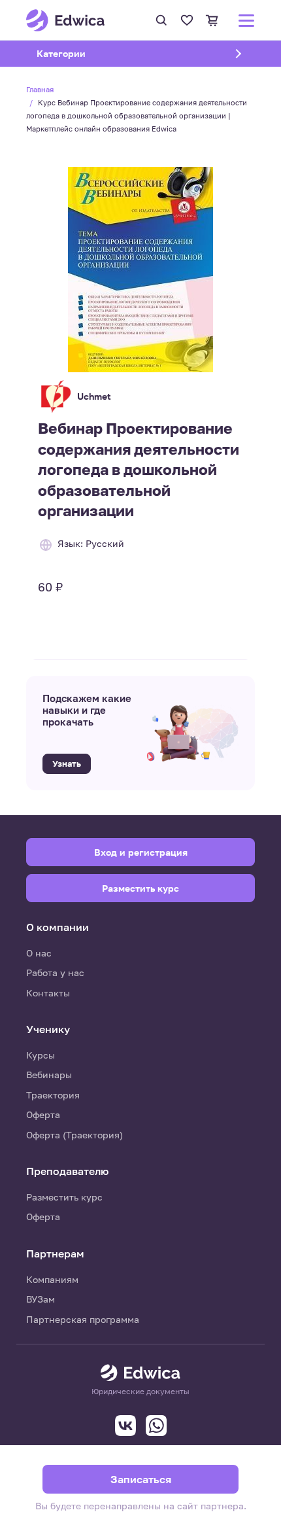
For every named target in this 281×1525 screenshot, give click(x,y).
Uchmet (94, 396)
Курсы (40, 1055)
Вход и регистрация (141, 852)
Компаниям (52, 1279)
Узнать (66, 763)
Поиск (161, 20)
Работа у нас (55, 972)
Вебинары (49, 1074)
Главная (40, 89)
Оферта (43, 1114)
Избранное (187, 20)
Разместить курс (64, 1197)
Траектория (53, 1095)
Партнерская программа (82, 1319)
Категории (78, 53)
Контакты (48, 993)
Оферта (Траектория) (74, 1135)
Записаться (140, 1479)
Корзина (212, 20)
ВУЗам (40, 1299)
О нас (39, 953)
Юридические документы (140, 1391)
